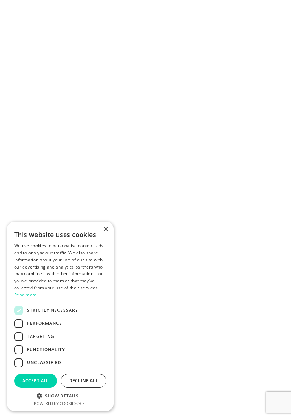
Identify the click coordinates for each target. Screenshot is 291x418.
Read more (25, 295)
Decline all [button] (83, 381)
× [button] (105, 229)
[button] (60, 395)
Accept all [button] (35, 381)
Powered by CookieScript (60, 403)
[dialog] (60, 316)
